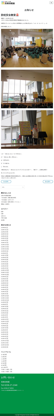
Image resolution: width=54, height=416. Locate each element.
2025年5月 (3, 259)
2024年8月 (3, 278)
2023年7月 (3, 306)
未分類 (2, 220)
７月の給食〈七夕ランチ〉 (8, 199)
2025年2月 (3, 266)
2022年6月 (3, 330)
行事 (2, 213)
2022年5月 (3, 332)
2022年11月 (4, 321)
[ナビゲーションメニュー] (51, 3)
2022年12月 (4, 319)
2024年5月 (3, 285)
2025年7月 (3, 255)
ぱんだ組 (3, 367)
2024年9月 (3, 276)
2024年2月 (3, 291)
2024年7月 (3, 281)
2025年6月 (3, 257)
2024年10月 (4, 274)
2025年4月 (3, 261)
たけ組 (2, 356)
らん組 (2, 361)
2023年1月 (3, 317)
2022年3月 (3, 336)
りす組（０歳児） (5, 371)
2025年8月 (3, 253)
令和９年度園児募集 (6, 195)
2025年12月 (4, 244)
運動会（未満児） (5, 204)
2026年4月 (3, 236)
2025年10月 (4, 249)
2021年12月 (4, 340)
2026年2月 (3, 240)
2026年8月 (3, 227)
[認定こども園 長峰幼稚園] (8, 2)
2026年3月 (3, 238)
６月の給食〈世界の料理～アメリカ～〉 (11, 202)
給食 (2, 211)
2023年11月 (4, 298)
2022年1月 (3, 338)
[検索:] (13, 187)
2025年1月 (3, 268)
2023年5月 (3, 310)
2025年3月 (3, 264)
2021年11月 (4, 342)
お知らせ (3, 215)
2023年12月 (4, 295)
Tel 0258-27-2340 (9, 385)
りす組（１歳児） (5, 369)
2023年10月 (4, 300)
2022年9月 (3, 323)
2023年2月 (3, 315)
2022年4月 (3, 334)
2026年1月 (3, 242)
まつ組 (2, 354)
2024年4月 (3, 287)
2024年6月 (3, 283)
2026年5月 (3, 234)
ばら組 (2, 365)
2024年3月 (3, 289)
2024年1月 (3, 293)
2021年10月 (4, 345)
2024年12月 (4, 270)
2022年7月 (3, 327)
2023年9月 (3, 302)
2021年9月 (3, 347)
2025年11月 (4, 246)
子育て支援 (4, 218)
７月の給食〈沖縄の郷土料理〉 (9, 197)
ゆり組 (2, 363)
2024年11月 (4, 272)
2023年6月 (3, 308)
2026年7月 (3, 229)
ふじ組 (2, 358)
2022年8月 (3, 325)
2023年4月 (3, 313)
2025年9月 (3, 251)
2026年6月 (3, 232)
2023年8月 (3, 304)
